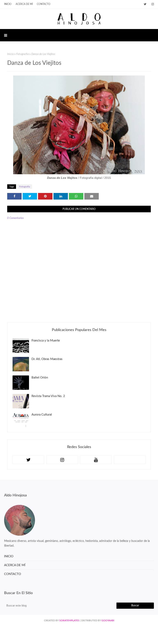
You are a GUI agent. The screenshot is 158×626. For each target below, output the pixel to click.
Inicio (10, 54)
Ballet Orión (39, 377)
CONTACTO (12, 574)
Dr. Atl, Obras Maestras (47, 359)
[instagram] (152, 4)
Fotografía (22, 54)
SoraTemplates (69, 620)
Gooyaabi (107, 620)
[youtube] (96, 459)
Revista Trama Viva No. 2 (48, 396)
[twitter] (145, 4)
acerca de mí (24, 4)
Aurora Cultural (41, 414)
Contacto (43, 4)
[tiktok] (129, 459)
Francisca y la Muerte (45, 340)
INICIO (8, 4)
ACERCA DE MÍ (14, 565)
